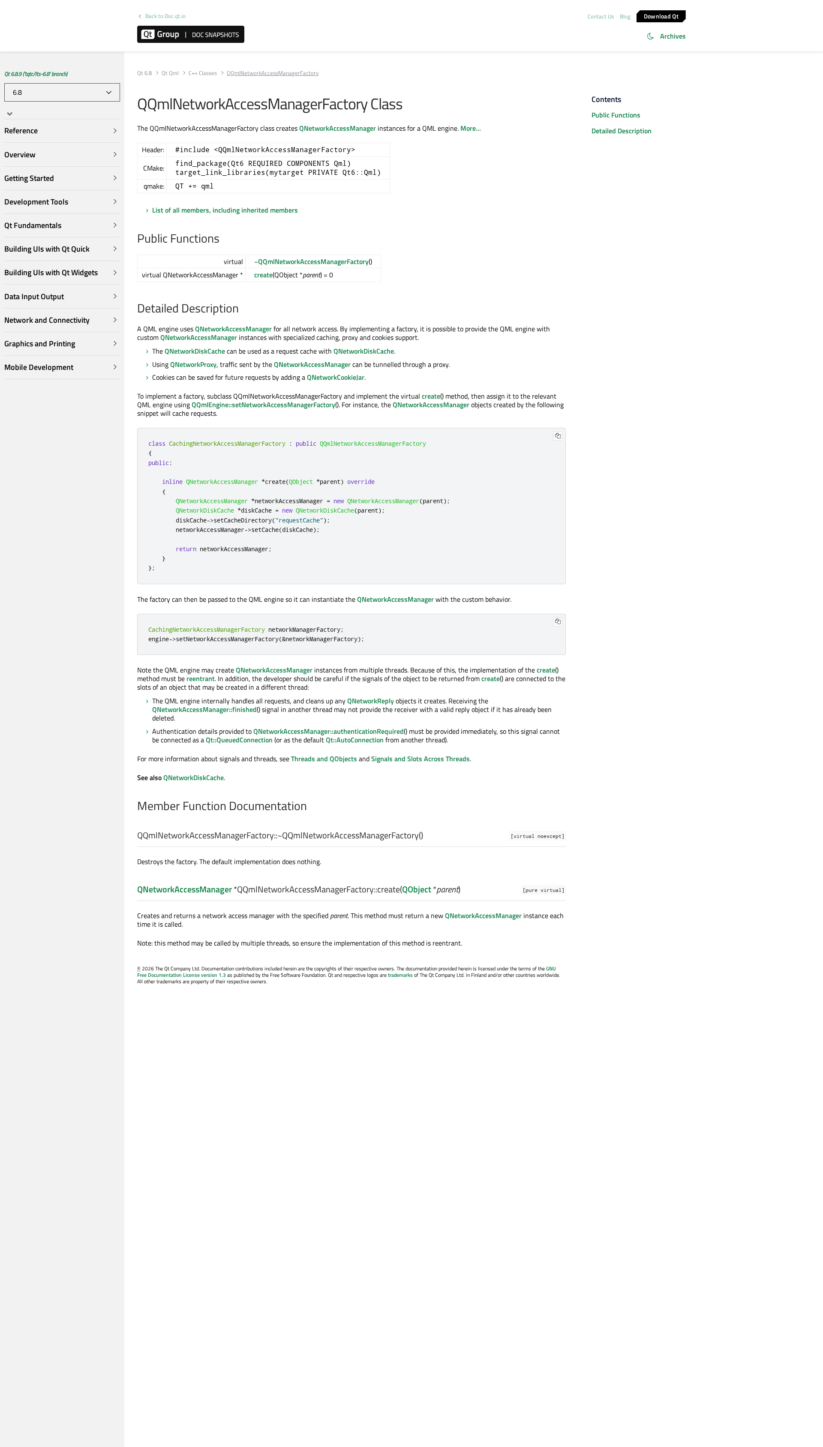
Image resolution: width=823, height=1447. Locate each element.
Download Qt (661, 15)
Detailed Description (622, 131)
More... (470, 128)
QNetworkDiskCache (195, 351)
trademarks (400, 975)
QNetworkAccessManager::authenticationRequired (328, 731)
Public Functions (616, 115)
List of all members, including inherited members (225, 210)
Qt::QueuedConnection (239, 740)
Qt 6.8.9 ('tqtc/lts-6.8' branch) (35, 73)
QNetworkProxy (193, 364)
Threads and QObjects (324, 759)
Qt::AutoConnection (355, 740)
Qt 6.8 (144, 73)
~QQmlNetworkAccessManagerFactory (311, 261)
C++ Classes (203, 73)
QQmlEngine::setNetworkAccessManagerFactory (263, 404)
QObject (416, 889)
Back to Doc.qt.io (165, 16)
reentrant (200, 678)
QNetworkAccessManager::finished (204, 709)
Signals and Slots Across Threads (420, 759)
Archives (673, 36)
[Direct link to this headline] (223, 239)
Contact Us (601, 16)
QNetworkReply (370, 701)
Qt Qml (170, 73)
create (263, 275)
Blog (625, 16)
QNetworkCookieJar (335, 377)
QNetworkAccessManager (337, 128)
